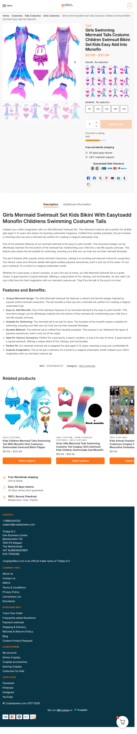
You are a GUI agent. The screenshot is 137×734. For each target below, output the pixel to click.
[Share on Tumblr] (124, 178)
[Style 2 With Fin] (124, 70)
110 (89, 109)
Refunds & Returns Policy (18, 631)
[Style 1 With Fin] (102, 70)
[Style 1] (90, 70)
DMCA (6, 582)
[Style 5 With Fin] (102, 93)
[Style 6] (113, 93)
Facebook (8, 683)
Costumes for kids (13, 671)
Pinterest (8, 687)
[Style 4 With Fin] (124, 82)
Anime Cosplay (11, 657)
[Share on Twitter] (100, 178)
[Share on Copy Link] (88, 184)
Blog (5, 636)
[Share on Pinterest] (106, 178)
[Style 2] (113, 70)
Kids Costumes (33, 15)
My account (10, 652)
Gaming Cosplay (12, 666)
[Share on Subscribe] (118, 178)
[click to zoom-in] (41, 62)
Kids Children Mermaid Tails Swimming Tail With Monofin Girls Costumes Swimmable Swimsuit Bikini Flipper (26, 444)
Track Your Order (13, 613)
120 (98, 109)
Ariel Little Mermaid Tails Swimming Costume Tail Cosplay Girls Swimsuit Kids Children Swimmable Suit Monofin (79, 446)
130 (106, 109)
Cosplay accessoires (15, 661)
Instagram (8, 692)
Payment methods (13, 622)
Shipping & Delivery (14, 627)
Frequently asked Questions (19, 617)
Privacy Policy (11, 592)
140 (115, 109)
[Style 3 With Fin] (102, 82)
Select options (27, 460)
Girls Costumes (51, 15)
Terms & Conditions (14, 587)
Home (6, 15)
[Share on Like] (88, 178)
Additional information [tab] (77, 204)
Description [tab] (50, 204)
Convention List (12, 596)
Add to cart (116, 124)
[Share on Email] (112, 178)
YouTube (8, 696)
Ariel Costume (64, 437)
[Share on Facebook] (94, 178)
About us (8, 573)
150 (124, 109)
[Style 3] (90, 82)
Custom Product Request (17, 640)
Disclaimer (9, 601)
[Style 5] (90, 93)
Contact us (9, 578)
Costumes (17, 15)
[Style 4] (113, 82)
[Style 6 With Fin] (124, 93)
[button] (96, 122)
